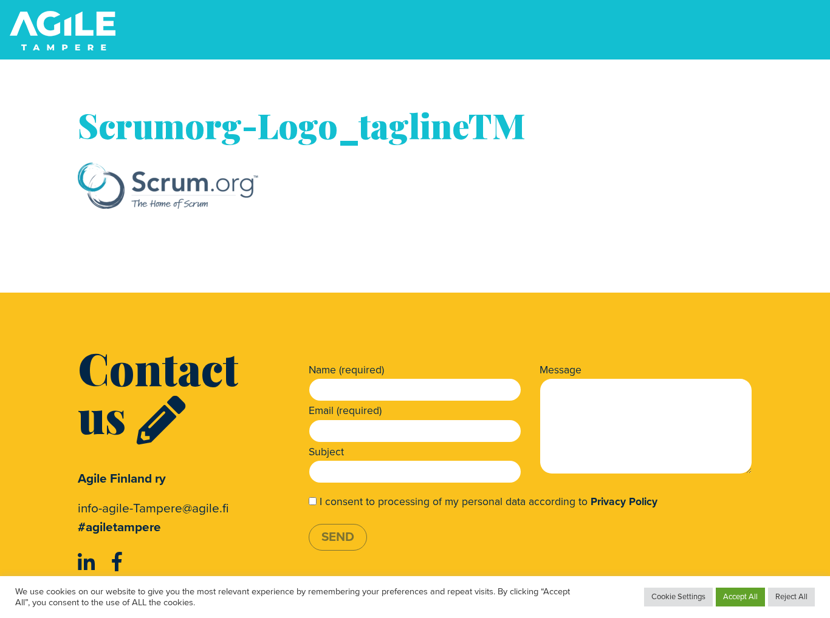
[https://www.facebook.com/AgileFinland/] (117, 562)
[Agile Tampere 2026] (62, 30)
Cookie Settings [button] (678, 597)
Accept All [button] (740, 597)
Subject (326, 452)
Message (560, 370)
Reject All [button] (791, 597)
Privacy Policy (624, 501)
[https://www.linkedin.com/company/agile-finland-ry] (89, 562)
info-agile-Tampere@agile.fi (153, 508)
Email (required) (345, 410)
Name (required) (346, 370)
